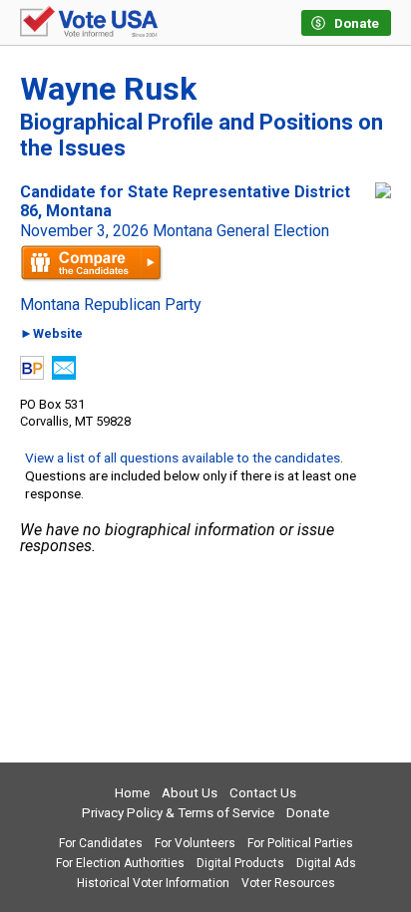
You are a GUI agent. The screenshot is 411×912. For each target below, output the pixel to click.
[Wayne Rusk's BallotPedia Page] (32, 374)
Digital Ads (326, 863)
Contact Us (262, 792)
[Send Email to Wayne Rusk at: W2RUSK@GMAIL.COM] (64, 374)
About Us (189, 792)
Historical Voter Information (153, 883)
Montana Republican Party (111, 305)
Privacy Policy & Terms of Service (178, 812)
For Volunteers (195, 843)
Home (132, 792)
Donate (307, 812)
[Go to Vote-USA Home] (89, 23)
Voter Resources (288, 883)
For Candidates (101, 843)
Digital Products (240, 863)
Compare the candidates (91, 263)
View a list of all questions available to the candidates (182, 457)
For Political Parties (300, 843)
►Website (51, 334)
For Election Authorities (120, 863)
